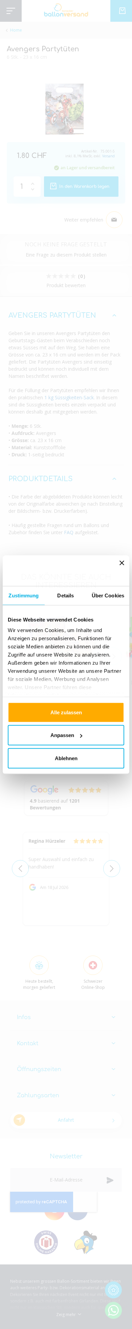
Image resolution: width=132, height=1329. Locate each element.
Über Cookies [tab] (108, 595)
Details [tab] (65, 595)
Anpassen (62, 735)
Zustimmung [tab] (23, 595)
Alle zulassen (66, 712)
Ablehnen (66, 758)
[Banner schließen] (121, 570)
